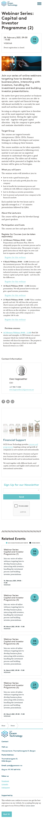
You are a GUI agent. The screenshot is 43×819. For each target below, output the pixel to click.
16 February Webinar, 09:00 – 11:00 (17, 332)
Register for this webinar (15, 257)
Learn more (30, 805)
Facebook (5, 781)
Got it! (6, 814)
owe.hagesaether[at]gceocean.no (21, 389)
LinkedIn (5, 784)
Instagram (6, 787)
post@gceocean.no (14, 765)
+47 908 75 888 (15, 387)
